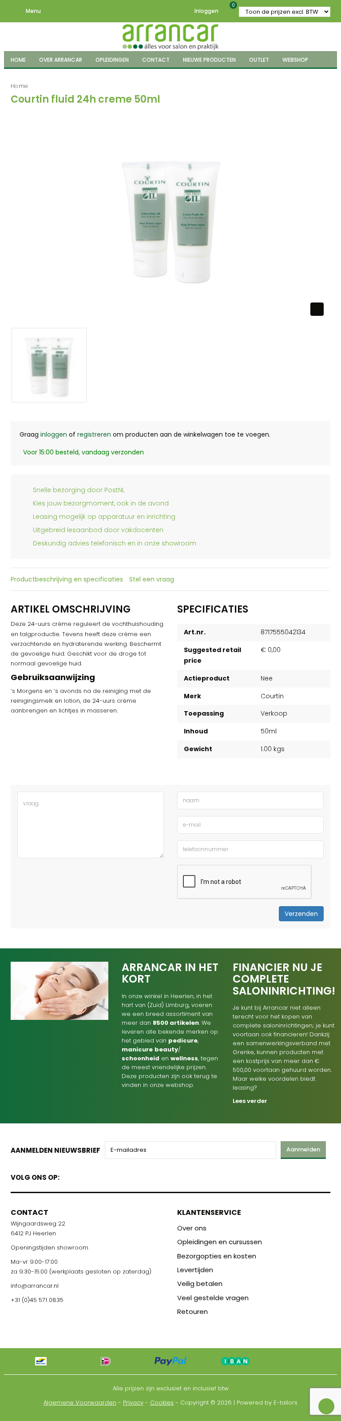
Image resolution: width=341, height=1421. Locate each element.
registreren (94, 434)
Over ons (191, 1228)
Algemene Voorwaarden (80, 1402)
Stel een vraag (151, 579)
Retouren (192, 1311)
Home (19, 86)
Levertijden (195, 1269)
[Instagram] (100, 1175)
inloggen (53, 434)
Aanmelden (303, 1149)
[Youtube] (84, 1175)
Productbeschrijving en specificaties (67, 579)
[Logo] (170, 35)
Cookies (162, 1402)
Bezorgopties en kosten (216, 1256)
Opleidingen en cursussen (219, 1241)
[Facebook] (69, 1175)
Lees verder (250, 1101)
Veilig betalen (199, 1283)
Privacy (133, 1402)
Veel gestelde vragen (213, 1297)
